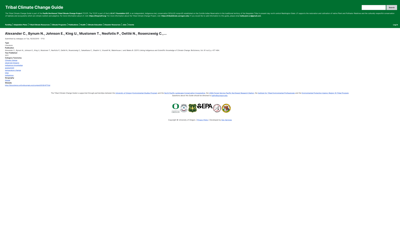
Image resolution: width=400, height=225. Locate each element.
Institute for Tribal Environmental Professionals (276, 93)
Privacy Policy (202, 120)
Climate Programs (59, 25)
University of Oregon (123, 93)
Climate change (11, 60)
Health (83, 25)
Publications (73, 25)
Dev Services (226, 120)
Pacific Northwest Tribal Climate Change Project (62, 13)
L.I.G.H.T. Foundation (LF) (119, 13)
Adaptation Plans (20, 25)
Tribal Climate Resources (39, 25)
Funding (8, 25)
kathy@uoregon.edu (219, 95)
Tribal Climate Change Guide (34, 7)
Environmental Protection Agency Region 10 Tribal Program (325, 93)
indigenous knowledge (14, 65)
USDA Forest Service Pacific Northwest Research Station (231, 93)
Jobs (124, 25)
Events (131, 25)
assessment (9, 68)
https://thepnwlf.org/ (97, 16)
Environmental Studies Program (144, 93)
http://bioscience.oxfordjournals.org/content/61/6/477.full (27, 85)
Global (7, 80)
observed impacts (12, 63)
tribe (7, 73)
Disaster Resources (112, 25)
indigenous (9, 75)
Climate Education (95, 25)
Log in (395, 25)
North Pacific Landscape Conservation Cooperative (184, 93)
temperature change (13, 70)
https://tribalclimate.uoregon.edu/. (175, 16)
